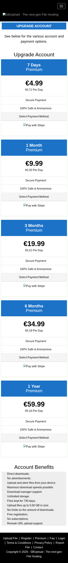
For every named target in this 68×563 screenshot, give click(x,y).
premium (40, 538)
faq (52, 538)
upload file (10, 538)
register (26, 538)
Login (61, 538)
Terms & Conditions (19, 542)
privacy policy (43, 542)
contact (38, 547)
